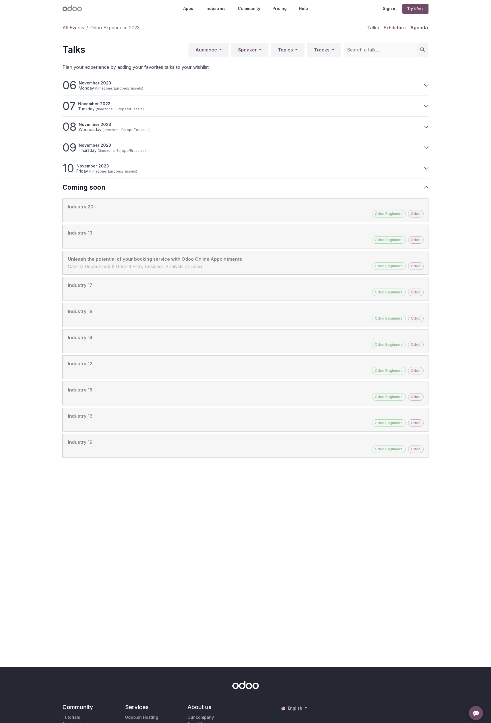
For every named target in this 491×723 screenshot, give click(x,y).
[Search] (422, 50)
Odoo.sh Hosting (141, 717)
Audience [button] (206, 50)
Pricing (279, 8)
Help (303, 8)
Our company (201, 717)
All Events (73, 27)
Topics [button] (286, 50)
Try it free (415, 9)
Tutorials (71, 717)
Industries (215, 8)
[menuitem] (373, 27)
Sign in (390, 8)
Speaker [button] (248, 50)
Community (249, 8)
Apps (188, 8)
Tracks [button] (322, 50)
